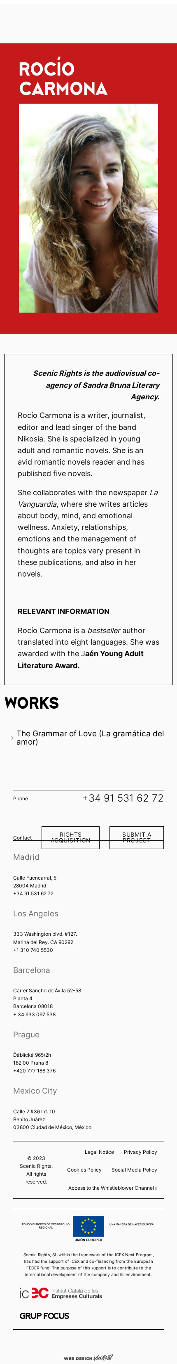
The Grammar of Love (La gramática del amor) (90, 737)
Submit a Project (136, 837)
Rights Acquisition (71, 837)
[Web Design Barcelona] (88, 1357)
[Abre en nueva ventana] (44, 1316)
